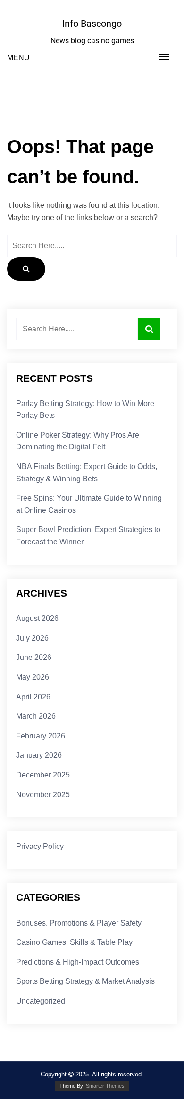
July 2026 (32, 638)
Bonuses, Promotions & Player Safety (79, 923)
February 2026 (40, 736)
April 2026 (33, 697)
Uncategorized (40, 1001)
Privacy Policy (40, 846)
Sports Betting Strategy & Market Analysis (85, 981)
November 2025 (43, 795)
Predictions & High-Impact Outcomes (77, 962)
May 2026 (32, 677)
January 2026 (39, 755)
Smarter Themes (105, 1086)
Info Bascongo (92, 23)
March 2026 (36, 716)
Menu (18, 58)
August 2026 (37, 618)
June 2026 (33, 657)
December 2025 (43, 775)
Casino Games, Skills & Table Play (74, 942)
